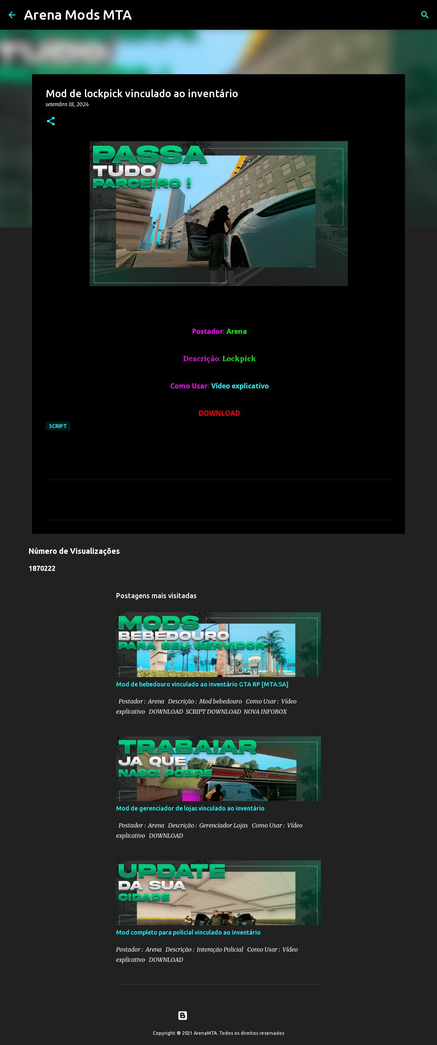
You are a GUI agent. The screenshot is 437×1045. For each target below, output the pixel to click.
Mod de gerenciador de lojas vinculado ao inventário (190, 808)
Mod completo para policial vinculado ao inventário (188, 932)
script (58, 426)
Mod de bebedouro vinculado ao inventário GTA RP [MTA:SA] (202, 684)
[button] (51, 121)
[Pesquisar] (425, 15)
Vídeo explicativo (240, 386)
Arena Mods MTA (78, 14)
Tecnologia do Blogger (224, 1015)
